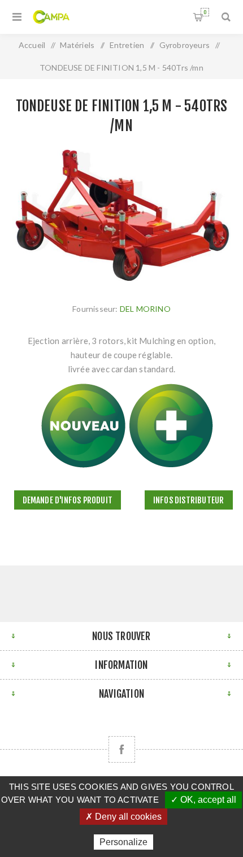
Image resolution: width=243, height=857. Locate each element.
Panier (204, 12)
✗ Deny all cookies (123, 816)
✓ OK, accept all (203, 799)
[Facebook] (122, 749)
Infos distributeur (188, 500)
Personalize (123, 842)
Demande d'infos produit (68, 500)
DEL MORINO (145, 309)
